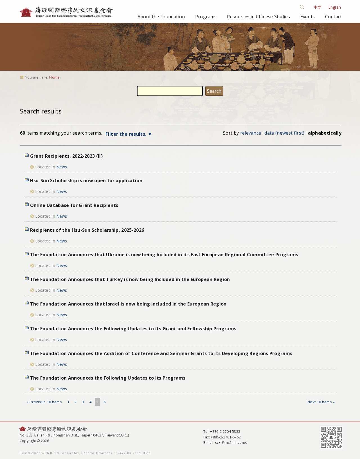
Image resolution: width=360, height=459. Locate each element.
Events (307, 17)
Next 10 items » (321, 401)
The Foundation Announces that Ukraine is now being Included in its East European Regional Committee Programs (164, 254)
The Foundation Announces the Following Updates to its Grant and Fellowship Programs (133, 329)
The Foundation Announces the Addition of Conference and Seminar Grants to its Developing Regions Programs (161, 353)
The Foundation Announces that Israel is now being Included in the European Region (128, 304)
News (61, 167)
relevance (250, 133)
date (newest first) (284, 133)
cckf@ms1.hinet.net (231, 442)
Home (54, 77)
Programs (206, 17)
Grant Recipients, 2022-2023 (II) (66, 156)
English (334, 7)
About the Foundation (161, 17)
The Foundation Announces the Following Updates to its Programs (108, 378)
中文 (317, 7)
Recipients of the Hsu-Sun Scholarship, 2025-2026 (87, 230)
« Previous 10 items (44, 401)
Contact (333, 17)
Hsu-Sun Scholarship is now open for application (86, 180)
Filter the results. (126, 134)
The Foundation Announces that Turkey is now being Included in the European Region (130, 279)
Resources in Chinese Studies (258, 17)
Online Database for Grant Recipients (74, 205)
